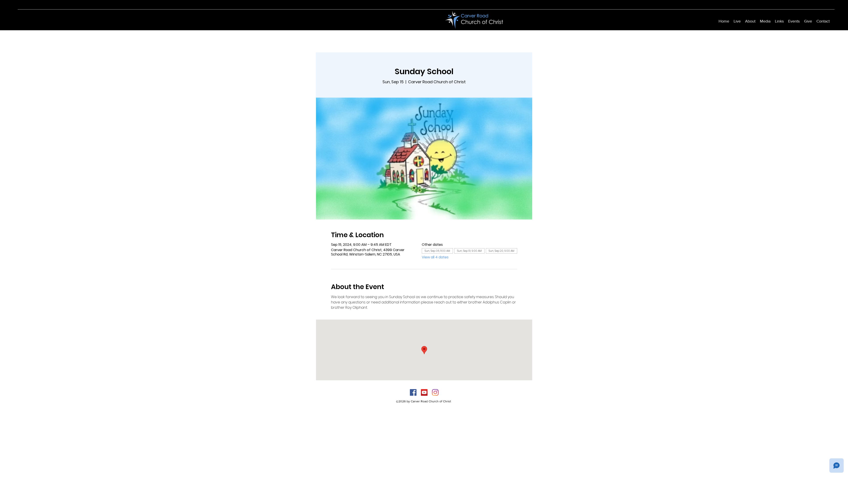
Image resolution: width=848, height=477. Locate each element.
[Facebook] (413, 392)
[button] (750, 21)
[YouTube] (424, 392)
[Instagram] (435, 392)
